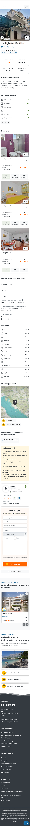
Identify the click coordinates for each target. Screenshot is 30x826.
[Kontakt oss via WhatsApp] (14, 498)
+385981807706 (7, 498)
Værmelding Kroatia (7, 732)
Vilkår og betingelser (7, 721)
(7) (28, 37)
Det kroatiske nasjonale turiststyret (11, 735)
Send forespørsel (16, 564)
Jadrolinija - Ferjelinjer (7, 741)
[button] (15, 402)
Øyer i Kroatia (5, 772)
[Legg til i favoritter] (26, 593)
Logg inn (4, 798)
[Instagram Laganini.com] (6, 705)
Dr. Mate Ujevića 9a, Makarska (11, 47)
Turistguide (4, 761)
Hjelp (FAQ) (4, 788)
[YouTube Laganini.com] (9, 705)
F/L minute (24, 177)
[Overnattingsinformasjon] (26, 617)
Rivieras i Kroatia (6, 769)
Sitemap (16, 721)
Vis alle (5, 122)
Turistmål (3, 758)
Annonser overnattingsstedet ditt (11, 795)
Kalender (15, 177)
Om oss (3, 785)
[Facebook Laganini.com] (2, 705)
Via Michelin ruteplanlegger (9, 743)
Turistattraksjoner (12, 424)
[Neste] (25, 602)
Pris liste (6, 177)
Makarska (4, 7)
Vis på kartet (10, 420)
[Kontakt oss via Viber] (19, 498)
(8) (26, 154)
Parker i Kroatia (5, 738)
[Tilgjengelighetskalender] (26, 620)
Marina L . (7, 36)
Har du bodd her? (10, 51)
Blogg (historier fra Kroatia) (8, 763)
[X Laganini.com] (13, 705)
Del (27, 7)
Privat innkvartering (6, 766)
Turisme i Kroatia (6, 746)
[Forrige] (4, 602)
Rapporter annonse (15, 571)
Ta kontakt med (5, 782)
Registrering (6, 800)
